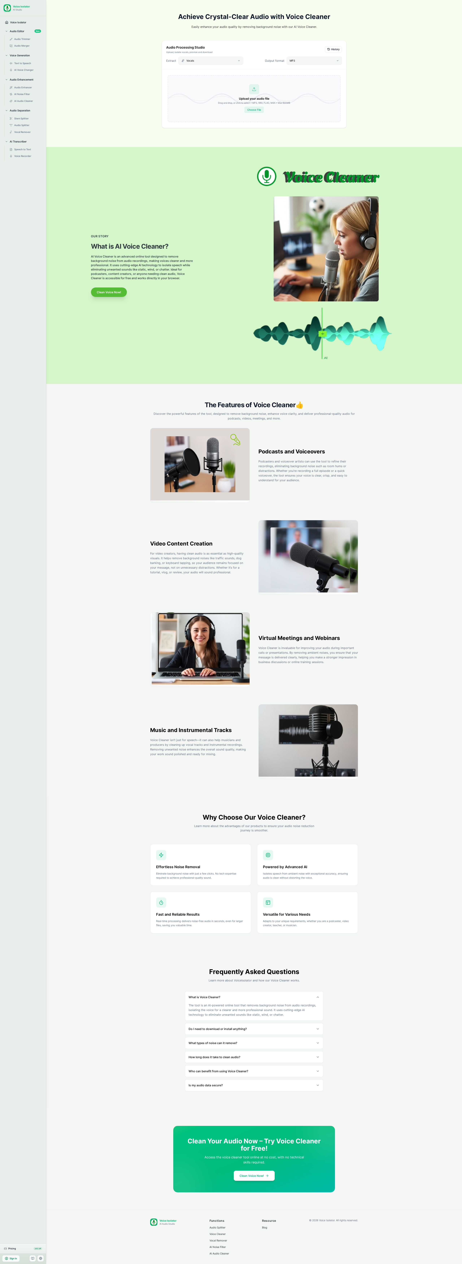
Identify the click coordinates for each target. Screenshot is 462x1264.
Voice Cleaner (218, 1233)
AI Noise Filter (218, 1246)
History (335, 49)
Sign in (13, 1258)
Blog (264, 1227)
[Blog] (32, 1258)
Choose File (254, 109)
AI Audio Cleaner (219, 1253)
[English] (40, 1258)
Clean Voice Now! (109, 292)
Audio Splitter (217, 1227)
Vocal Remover (218, 1240)
